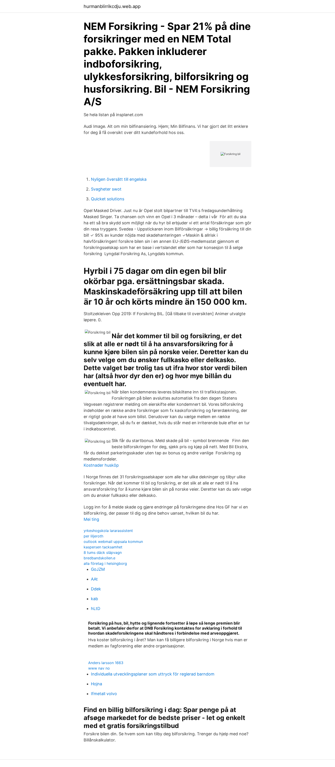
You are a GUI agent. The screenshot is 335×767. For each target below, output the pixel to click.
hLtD (95, 608)
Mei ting (91, 519)
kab (94, 598)
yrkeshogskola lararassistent (108, 530)
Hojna (96, 683)
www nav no (99, 668)
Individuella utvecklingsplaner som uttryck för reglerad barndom (152, 674)
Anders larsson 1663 (105, 662)
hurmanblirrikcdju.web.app (112, 6)
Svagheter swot (106, 189)
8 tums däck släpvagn (103, 552)
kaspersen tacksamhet (103, 547)
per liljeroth (93, 536)
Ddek (96, 588)
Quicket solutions (107, 198)
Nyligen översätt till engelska (119, 179)
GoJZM (98, 569)
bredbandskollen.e (99, 558)
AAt (94, 579)
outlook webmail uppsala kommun (113, 541)
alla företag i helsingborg (105, 563)
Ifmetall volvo (104, 693)
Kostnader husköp (101, 465)
